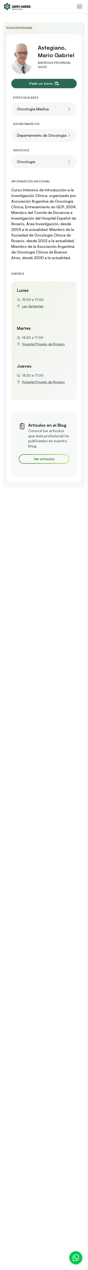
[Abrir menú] (79, 6)
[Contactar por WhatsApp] (75, 1257)
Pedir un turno (41, 83)
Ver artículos (44, 459)
